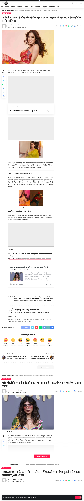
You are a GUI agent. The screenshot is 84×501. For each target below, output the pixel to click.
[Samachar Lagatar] (6, 3)
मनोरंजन (4, 13)
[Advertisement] (31, 89)
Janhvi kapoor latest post (38, 298)
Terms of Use (32, 497)
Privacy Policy (23, 497)
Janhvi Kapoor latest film (24, 298)
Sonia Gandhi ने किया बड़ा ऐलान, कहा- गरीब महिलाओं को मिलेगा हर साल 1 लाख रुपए (30, 259)
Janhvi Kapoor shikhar (25, 300)
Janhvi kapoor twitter (37, 300)
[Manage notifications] (80, 497)
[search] (73, 3)
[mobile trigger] (3, 3)
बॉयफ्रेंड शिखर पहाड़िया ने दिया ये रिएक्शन (42, 111)
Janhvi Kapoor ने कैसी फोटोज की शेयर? (20, 110)
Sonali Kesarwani (12, 24)
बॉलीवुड (9, 13)
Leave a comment (46, 367)
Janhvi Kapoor (18, 296)
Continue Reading (42, 456)
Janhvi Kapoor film (40, 296)
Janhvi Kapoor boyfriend (28, 296)
